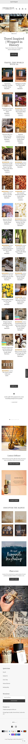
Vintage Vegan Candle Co (12, 739)
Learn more (14, 500)
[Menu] (25, 8)
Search (4, 672)
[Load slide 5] (15, 419)
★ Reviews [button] (26, 373)
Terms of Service (6, 683)
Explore (14, 54)
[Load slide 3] (14, 33)
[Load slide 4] (14, 419)
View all (14, 386)
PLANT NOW (14, 579)
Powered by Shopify (20, 739)
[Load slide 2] (13, 33)
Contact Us (5, 676)
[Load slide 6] (17, 419)
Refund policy (6, 687)
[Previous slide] (4, 33)
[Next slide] (24, 33)
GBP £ (13, 722)
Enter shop (5, 679)
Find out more (14, 463)
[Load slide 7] (18, 419)
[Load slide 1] (9, 419)
